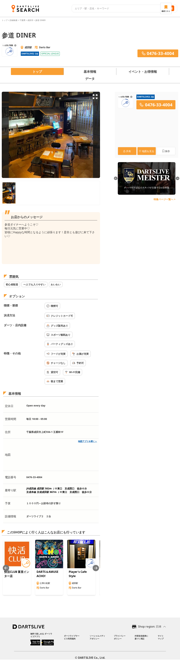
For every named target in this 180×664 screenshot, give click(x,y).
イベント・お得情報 (142, 71)
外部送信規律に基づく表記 (141, 637)
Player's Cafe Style (78, 574)
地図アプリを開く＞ (87, 441)
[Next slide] (96, 568)
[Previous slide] (6, 568)
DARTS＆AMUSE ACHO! (47, 574)
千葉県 (22, 20)
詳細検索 (14, 20)
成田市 (30, 20)
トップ (5, 20)
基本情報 (90, 71)
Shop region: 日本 (150, 626)
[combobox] (117, 8)
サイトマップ (161, 637)
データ (90, 78)
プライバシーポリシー (120, 637)
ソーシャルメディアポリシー (97, 637)
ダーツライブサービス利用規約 (71, 637)
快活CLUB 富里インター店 (16, 574)
